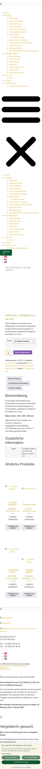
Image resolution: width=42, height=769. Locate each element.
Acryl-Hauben (14, 35)
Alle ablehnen (10, 757)
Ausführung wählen (13, 527)
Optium (8, 368)
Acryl (30, 363)
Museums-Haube (26, 366)
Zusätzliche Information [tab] (18, 383)
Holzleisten (13, 18)
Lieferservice (14, 70)
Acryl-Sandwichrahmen (18, 32)
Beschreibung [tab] (14, 379)
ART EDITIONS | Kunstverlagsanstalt (24, 51)
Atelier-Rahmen (15, 27)
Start (7, 268)
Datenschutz (5, 669)
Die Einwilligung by (21, 767)
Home (6, 13)
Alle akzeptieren (31, 757)
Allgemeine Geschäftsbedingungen (14, 666)
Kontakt (7, 81)
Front (9, 340)
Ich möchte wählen (21, 762)
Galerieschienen (15, 45)
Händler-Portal (10, 83)
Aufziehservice (15, 59)
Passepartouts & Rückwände (20, 43)
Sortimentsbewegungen (18, 86)
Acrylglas (9, 366)
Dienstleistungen (11, 54)
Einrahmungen (15, 56)
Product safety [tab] (14, 388)
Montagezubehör (15, 48)
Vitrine (14, 368)
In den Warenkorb (22, 352)
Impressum (4, 668)
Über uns (8, 75)
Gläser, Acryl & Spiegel (18, 40)
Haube (16, 366)
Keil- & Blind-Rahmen (17, 29)
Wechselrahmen (15, 24)
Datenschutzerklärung (6, 753)
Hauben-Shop (19, 37)
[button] (21, 131)
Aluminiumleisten (16, 21)
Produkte (8, 16)
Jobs (11, 78)
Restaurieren (14, 62)
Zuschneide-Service (17, 67)
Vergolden (13, 64)
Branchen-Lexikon (16, 73)
